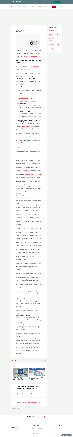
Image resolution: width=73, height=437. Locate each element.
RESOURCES (40, 6)
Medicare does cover (21, 64)
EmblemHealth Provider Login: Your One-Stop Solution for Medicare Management (19, 378)
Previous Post (14, 360)
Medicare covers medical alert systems (30, 56)
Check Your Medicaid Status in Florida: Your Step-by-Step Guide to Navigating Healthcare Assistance (36, 378)
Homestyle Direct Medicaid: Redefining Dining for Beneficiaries (54, 29)
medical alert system (20, 140)
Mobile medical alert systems (23, 98)
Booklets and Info (34, 428)
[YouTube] (59, 425)
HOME (24, 6)
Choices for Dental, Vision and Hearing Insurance (34, 427)
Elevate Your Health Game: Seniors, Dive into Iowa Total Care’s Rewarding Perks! (54, 44)
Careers (45, 427)
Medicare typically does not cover (24, 126)
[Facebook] (61, 425)
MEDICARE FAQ (47, 6)
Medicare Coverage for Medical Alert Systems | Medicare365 (30, 402)
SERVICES (33, 6)
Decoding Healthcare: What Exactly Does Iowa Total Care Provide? (54, 39)
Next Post (44, 360)
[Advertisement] (36, 16)
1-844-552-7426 (40, 417)
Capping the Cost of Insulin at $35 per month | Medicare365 (30, 393)
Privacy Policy (40, 428)
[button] (35, 7)
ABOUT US (28, 6)
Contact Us (39, 425)
